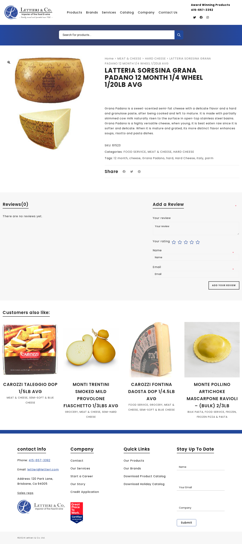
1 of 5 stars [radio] (174, 242)
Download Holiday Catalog (144, 484)
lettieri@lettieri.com (43, 469)
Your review (162, 218)
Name (158, 250)
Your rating (161, 241)
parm (209, 158)
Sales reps (25, 493)
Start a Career (82, 476)
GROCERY (71, 412)
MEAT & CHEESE (129, 58)
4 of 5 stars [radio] (192, 242)
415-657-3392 (39, 460)
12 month (121, 158)
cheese (135, 158)
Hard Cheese (185, 158)
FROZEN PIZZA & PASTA (212, 417)
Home (109, 58)
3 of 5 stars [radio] (186, 242)
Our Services (80, 468)
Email (157, 267)
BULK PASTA (195, 412)
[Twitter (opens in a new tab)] (194, 17)
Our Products (134, 461)
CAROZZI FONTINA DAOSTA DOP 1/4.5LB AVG (151, 391)
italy (200, 158)
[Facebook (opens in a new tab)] (201, 17)
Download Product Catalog (145, 476)
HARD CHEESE (155, 58)
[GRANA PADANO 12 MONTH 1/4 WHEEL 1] (9, 63)
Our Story (78, 484)
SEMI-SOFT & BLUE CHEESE (157, 410)
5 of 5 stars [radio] (198, 242)
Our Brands (132, 468)
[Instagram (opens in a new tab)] (207, 17)
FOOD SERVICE (134, 152)
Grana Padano (153, 158)
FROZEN (231, 412)
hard (169, 158)
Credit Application (85, 492)
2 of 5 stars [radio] (180, 242)
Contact (77, 461)
